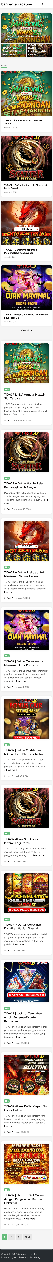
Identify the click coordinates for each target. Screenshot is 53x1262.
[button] (38, 17)
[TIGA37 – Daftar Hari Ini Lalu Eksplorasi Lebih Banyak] (39, 50)
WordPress (19, 1257)
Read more (18, 414)
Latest (4, 65)
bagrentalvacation (16, 4)
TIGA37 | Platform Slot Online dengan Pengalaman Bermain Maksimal (24, 1199)
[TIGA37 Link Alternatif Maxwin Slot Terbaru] (26, 28)
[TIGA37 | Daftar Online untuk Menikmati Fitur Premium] (26, 287)
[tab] (4, 65)
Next (27, 1237)
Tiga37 (10, 420)
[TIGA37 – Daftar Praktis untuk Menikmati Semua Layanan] (26, 223)
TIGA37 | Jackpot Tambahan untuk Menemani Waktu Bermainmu (23, 1017)
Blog (7, 389)
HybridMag (34, 1257)
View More (26, 330)
